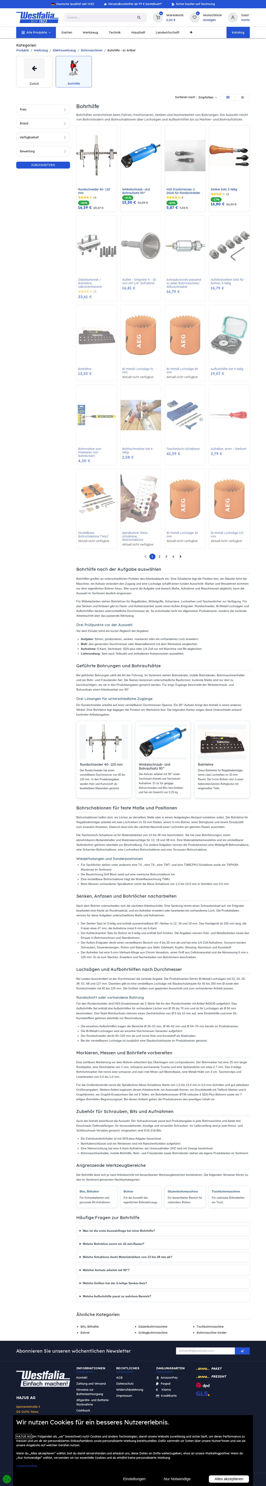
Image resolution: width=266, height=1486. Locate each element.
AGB (119, 1377)
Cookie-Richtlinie (26, 1465)
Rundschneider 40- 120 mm (94, 191)
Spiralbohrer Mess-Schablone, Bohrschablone (135, 536)
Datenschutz (125, 1384)
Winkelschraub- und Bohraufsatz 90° (136, 191)
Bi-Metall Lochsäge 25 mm (182, 534)
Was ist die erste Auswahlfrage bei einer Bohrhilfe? (119, 1230)
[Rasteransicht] (227, 97)
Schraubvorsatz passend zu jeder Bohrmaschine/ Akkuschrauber (184, 283)
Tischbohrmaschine (226, 1191)
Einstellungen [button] (134, 1479)
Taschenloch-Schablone (183, 449)
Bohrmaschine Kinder (212, 1333)
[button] (207, 97)
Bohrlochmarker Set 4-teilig (138, 450)
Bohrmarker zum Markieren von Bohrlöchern (90, 452)
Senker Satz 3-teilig (224, 189)
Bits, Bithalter (89, 1191)
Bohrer (128, 1191)
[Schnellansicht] (115, 131)
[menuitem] (36, 32)
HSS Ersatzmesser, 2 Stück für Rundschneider (183, 191)
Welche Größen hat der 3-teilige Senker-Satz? (115, 1283)
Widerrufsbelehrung (130, 1390)
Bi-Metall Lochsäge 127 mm (227, 534)
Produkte (22, 50)
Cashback (83, 1410)
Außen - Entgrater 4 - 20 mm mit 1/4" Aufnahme (139, 281)
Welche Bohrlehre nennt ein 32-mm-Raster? (113, 1243)
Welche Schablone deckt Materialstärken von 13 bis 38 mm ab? (127, 1257)
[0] (158, 17)
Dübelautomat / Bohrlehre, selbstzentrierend (90, 283)
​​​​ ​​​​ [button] (242, 1351)
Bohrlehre (84, 369)
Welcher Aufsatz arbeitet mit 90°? (106, 1270)
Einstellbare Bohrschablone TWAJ (93, 534)
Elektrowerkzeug (64, 50)
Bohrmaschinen (91, 50)
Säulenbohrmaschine (183, 1191)
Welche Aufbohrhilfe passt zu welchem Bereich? (117, 1296)
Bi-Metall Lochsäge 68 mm (182, 370)
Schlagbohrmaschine (152, 1333)
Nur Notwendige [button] (177, 1479)
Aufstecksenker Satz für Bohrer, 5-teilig (227, 281)
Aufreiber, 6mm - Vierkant (228, 449)
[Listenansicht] (242, 97)
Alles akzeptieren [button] (229, 1479)
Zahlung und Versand (91, 1384)
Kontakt (81, 1377)
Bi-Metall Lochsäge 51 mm (138, 370)
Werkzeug (41, 50)
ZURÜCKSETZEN (43, 165)
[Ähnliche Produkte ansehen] (115, 150)
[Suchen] (139, 17)
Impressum (124, 1396)
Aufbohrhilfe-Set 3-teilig (227, 369)
